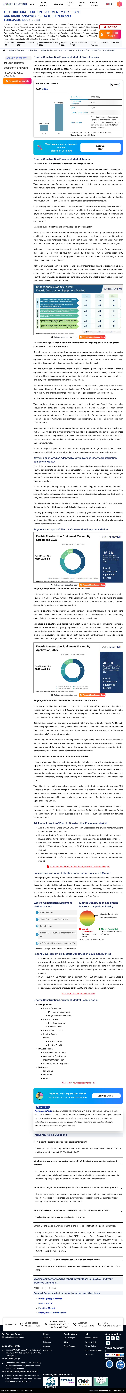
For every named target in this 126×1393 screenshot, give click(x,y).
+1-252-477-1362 (32, 1325)
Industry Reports (16, 50)
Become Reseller (91, 1338)
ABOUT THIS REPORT (16, 58)
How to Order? (90, 1342)
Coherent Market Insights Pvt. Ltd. (111, 1390)
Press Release (69, 1346)
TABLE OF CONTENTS (14, 63)
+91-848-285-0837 (112, 1325)
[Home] (15, 4)
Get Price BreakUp (106, 1096)
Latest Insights (69, 1338)
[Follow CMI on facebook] (117, 1338)
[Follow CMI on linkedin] (108, 1338)
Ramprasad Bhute (43, 1111)
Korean (52, 1288)
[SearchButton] (119, 4)
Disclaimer (89, 1354)
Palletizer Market (46, 1308)
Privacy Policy (90, 1346)
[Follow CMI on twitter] (113, 1338)
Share (116, 84)
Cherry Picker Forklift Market (52, 1312)
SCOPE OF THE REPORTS (16, 68)
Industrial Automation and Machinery (57, 50)
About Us (47, 1338)
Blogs (66, 1342)
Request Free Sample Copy (94, 337)
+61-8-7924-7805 (86, 1325)
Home (31, 4)
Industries (58, 4)
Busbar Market (45, 1303)
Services (46, 1346)
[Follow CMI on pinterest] (108, 1343)
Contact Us (47, 1350)
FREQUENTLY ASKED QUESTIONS (13, 74)
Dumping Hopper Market (50, 1298)
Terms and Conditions (93, 1350)
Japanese (38, 1288)
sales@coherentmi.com (14, 1337)
